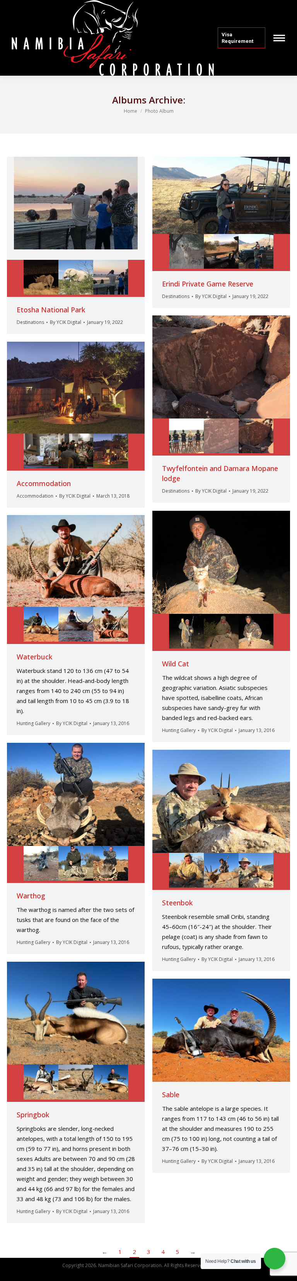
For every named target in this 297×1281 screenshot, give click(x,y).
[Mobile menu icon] (279, 38)
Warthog (31, 895)
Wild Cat (175, 663)
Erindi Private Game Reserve (207, 283)
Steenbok (177, 902)
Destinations (30, 322)
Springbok (33, 1114)
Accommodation (44, 483)
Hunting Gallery (179, 730)
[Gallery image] (76, 208)
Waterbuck (34, 656)
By (65, 322)
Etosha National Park (51, 309)
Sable (170, 1094)
